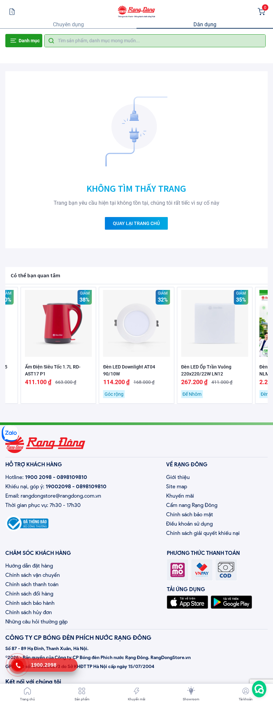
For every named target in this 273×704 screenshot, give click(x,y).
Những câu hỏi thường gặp (36, 621)
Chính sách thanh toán (32, 584)
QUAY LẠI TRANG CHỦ (136, 223)
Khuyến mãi (180, 496)
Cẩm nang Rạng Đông (191, 505)
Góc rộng (114, 394)
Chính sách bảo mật (189, 514)
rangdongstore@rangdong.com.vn (61, 496)
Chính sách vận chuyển (32, 575)
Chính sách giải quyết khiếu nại (203, 533)
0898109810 (72, 477)
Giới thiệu (178, 477)
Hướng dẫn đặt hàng (29, 566)
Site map (176, 486)
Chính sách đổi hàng (29, 593)
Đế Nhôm (191, 394)
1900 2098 (38, 477)
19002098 (58, 486)
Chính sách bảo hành (30, 603)
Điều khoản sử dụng (189, 524)
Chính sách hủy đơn (28, 612)
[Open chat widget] (259, 689)
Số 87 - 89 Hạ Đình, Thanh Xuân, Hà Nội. (47, 648)
